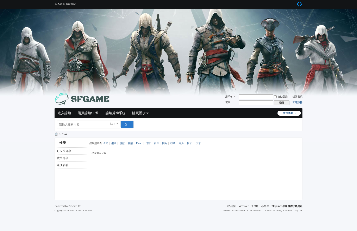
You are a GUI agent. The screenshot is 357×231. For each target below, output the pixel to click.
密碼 (227, 102)
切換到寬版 (299, 4)
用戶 (181, 143)
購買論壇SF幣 (88, 113)
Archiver (244, 206)
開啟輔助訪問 (294, 3)
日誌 (148, 143)
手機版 (255, 206)
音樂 (130, 143)
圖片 (164, 143)
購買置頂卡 (140, 113)
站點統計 (232, 206)
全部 (105, 143)
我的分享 (62, 158)
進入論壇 (64, 113)
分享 (64, 134)
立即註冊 (297, 102)
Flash (139, 143)
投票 (172, 143)
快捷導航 (288, 113)
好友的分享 (64, 151)
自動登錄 (283, 96)
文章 (198, 143)
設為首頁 (60, 4)
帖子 (113, 124)
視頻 (122, 143)
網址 (113, 143)
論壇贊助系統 (115, 113)
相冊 (156, 143)
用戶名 (229, 96)
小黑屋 (265, 206)
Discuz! (73, 206)
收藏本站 (71, 4)
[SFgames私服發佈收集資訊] (83, 98)
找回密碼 (297, 96)
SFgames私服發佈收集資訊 (56, 134)
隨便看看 (62, 165)
